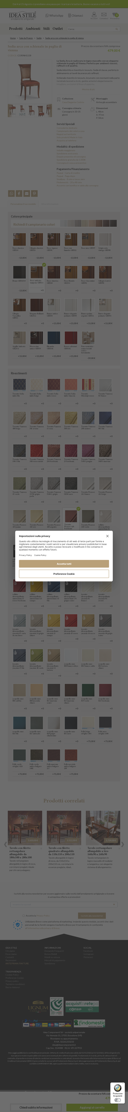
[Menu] (123, 1084)
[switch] (118, 1100)
